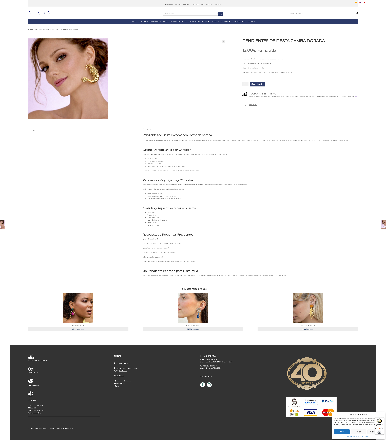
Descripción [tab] (32, 130)
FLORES (214, 21)
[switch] (379, 432)
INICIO (134, 21)
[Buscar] (220, 14)
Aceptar (341, 432)
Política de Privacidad (363, 436)
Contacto (209, 4)
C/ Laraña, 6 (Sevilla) (122, 363)
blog (117, 386)
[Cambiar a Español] (356, 2)
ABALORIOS (142, 21)
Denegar (358, 432)
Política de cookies (352, 436)
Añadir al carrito (257, 84)
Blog (202, 4)
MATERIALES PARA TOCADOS (198, 21)
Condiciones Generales (36, 410)
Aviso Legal (32, 408)
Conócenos (195, 4)
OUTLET (250, 21)
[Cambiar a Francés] (364, 2)
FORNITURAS (154, 21)
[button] (382, 415)
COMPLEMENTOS (238, 21)
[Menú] (383, 418)
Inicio (31, 29)
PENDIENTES (50, 29)
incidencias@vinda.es (182, 4)
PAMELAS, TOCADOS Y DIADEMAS (173, 21)
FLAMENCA (224, 21)
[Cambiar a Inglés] (360, 2)
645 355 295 (120, 376)
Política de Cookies (34, 413)
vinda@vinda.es (121, 383)
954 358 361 (123, 371)
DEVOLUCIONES (33, 373)
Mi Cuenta (218, 4)
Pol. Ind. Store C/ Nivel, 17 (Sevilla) (127, 368)
